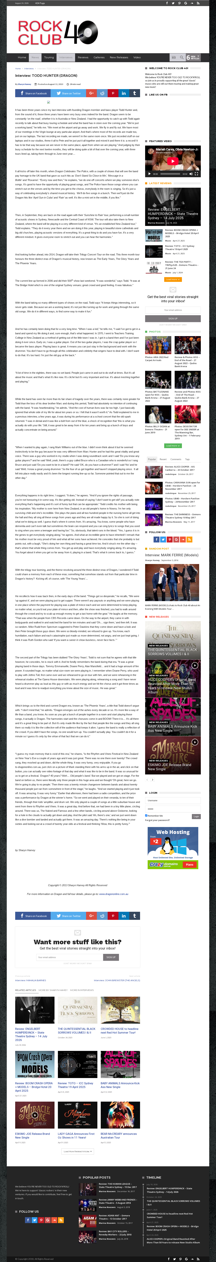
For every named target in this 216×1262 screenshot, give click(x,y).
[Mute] (191, 174)
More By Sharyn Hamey (53, 990)
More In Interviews (82, 990)
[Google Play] (185, 3)
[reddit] (102, 93)
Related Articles (25, 990)
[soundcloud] (192, 3)
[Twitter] (173, 3)
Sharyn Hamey (24, 84)
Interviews (29, 68)
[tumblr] (134, 93)
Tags (187, 459)
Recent (163, 459)
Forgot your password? (157, 820)
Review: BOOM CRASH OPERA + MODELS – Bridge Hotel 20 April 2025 (34, 1087)
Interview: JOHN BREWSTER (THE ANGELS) (117, 978)
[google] (91, 93)
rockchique (170, 474)
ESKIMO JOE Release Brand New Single (32, 1135)
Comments (175, 459)
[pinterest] (113, 93)
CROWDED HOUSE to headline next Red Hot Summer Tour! (119, 1030)
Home (18, 68)
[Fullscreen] (196, 174)
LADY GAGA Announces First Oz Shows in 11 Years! (76, 1135)
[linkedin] (123, 93)
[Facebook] (167, 3)
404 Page (40, 3)
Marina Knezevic (156, 223)
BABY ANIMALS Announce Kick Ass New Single (120, 1085)
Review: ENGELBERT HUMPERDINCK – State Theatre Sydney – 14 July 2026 (31, 1034)
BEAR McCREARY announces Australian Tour (119, 1135)
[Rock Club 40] (57, 17)
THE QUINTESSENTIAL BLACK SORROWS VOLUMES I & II (76, 1030)
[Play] (149, 174)
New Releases (158, 645)
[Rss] (198, 3)
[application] (173, 161)
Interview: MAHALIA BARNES (30, 978)
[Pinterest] (179, 3)
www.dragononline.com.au (113, 894)
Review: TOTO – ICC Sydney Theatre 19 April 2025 (75, 1085)
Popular (152, 459)
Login (196, 816)
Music (168, 240)
